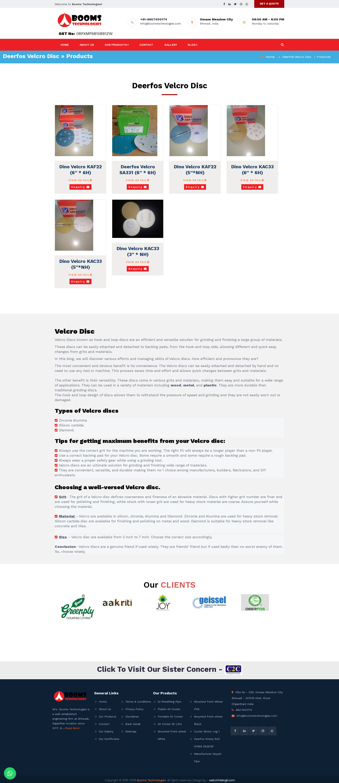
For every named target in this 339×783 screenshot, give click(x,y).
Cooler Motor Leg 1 (207, 731)
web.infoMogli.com (222, 780)
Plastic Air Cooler (169, 709)
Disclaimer (132, 716)
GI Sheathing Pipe (169, 701)
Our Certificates (109, 738)
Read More (72, 728)
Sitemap (130, 731)
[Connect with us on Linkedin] (229, 4)
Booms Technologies (151, 780)
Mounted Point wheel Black (208, 720)
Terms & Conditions (136, 701)
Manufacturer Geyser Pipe (207, 757)
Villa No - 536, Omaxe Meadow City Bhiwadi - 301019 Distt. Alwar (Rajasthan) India (257, 698)
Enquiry (79, 186)
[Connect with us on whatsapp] (10, 773)
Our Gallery (106, 731)
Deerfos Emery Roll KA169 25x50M (207, 742)
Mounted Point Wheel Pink (208, 705)
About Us (87, 44)
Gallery (170, 44)
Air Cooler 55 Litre (170, 724)
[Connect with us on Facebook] (224, 4)
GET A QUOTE (269, 3)
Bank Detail (132, 724)
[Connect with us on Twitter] (235, 4)
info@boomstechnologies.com (160, 23)
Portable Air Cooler (170, 716)
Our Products (116, 44)
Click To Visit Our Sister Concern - (161, 669)
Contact (146, 44)
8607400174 (244, 709)
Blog (192, 44)
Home (65, 44)
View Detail (79, 180)
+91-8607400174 (153, 19)
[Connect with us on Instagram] (241, 4)
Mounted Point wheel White (172, 735)
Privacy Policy (134, 709)
